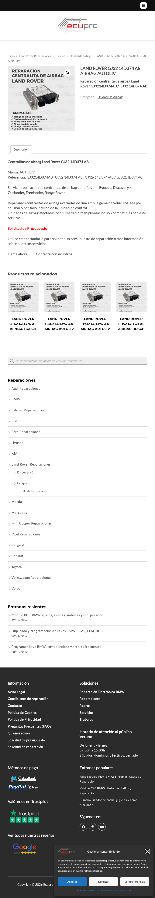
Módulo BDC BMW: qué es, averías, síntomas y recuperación (58, 615)
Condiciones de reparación (28, 699)
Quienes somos (19, 733)
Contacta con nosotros (54, 254)
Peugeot (18, 545)
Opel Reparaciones (26, 534)
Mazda (17, 502)
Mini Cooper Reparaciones (32, 523)
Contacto (15, 706)
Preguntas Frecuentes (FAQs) (30, 726)
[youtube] (102, 827)
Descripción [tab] (20, 149)
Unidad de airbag (110, 97)
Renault (17, 556)
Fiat (15, 421)
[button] (147, 851)
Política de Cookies (85, 890)
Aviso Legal (125, 890)
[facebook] (83, 827)
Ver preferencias (134, 881)
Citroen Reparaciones (28, 410)
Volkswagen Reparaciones (31, 578)
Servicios (86, 713)
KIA (14, 453)
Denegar (103, 881)
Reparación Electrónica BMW (102, 692)
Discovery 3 (25, 472)
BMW (16, 399)
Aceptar (72, 881)
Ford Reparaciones (26, 432)
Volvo (16, 588)
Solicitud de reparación (25, 747)
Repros (85, 706)
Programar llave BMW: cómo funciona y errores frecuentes (56, 647)
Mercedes (19, 513)
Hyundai (18, 443)
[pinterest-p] (92, 827)
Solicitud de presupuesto (26, 740)
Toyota (17, 567)
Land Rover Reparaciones (31, 464)
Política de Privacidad (107, 890)
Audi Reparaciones (26, 388)
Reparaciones (90, 699)
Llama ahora (18, 254)
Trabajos (86, 719)
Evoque (22, 483)
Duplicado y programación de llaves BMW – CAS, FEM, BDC (57, 631)
